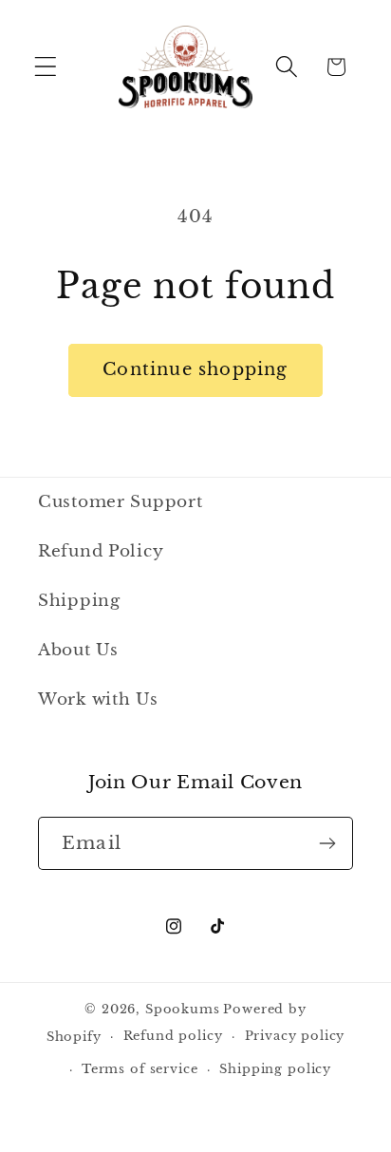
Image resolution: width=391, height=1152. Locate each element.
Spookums (182, 1009)
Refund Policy (100, 551)
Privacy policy (295, 1036)
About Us (78, 650)
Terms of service (139, 1069)
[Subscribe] (327, 843)
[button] (46, 67)
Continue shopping (195, 369)
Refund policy (173, 1036)
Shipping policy (275, 1069)
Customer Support (120, 502)
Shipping (79, 601)
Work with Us (98, 699)
